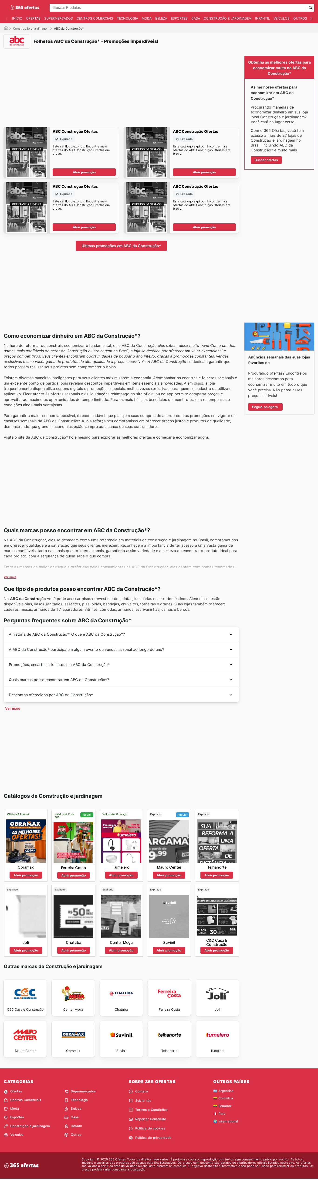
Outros (300, 18)
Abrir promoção (84, 172)
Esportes (179, 18)
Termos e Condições (151, 1110)
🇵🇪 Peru (219, 1113)
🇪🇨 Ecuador (222, 1106)
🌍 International (225, 1121)
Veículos (282, 18)
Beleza (161, 18)
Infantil (262, 18)
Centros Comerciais (95, 18)
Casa (195, 18)
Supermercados (58, 18)
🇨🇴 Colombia (223, 1098)
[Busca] (310, 7)
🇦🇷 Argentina (223, 1091)
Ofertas (33, 18)
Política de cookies (150, 1128)
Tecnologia (127, 18)
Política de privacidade (153, 1137)
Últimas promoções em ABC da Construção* (121, 245)
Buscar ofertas (266, 160)
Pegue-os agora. (265, 407)
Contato (141, 1091)
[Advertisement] (121, 84)
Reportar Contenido (150, 1119)
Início (17, 18)
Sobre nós (143, 1100)
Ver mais (10, 577)
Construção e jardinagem (227, 18)
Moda (147, 18)
